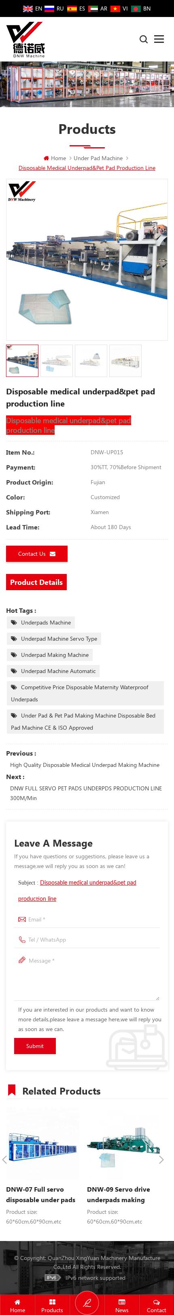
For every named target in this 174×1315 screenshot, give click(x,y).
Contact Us (32, 553)
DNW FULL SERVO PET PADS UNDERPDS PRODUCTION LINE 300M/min (86, 793)
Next (161, 1160)
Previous (4, 1160)
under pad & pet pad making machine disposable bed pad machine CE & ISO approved (83, 721)
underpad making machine (55, 655)
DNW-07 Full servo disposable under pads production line (40, 1195)
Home (58, 158)
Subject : (77, 891)
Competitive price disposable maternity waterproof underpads (79, 693)
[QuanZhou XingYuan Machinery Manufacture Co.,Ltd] (25, 39)
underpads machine (46, 622)
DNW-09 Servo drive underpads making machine (118, 1195)
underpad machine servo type (59, 638)
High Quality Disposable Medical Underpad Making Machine (84, 765)
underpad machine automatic (58, 671)
